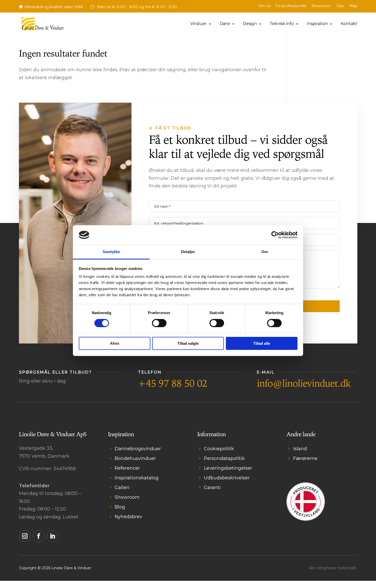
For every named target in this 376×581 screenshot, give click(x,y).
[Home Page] (42, 23)
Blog (120, 507)
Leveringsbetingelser (228, 468)
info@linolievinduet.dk (304, 384)
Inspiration (317, 24)
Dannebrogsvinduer (138, 449)
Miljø (353, 6)
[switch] (159, 323)
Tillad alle (261, 343)
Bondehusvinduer (135, 458)
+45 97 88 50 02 (172, 384)
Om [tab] (264, 252)
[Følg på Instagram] (25, 536)
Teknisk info (282, 24)
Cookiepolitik (219, 449)
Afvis (114, 343)
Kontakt (349, 24)
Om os (264, 6)
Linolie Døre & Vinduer (71, 568)
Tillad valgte (188, 343)
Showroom (321, 6)
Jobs (340, 6)
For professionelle (291, 6)
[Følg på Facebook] (39, 536)
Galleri (122, 487)
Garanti (212, 487)
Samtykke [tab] (111, 252)
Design (250, 24)
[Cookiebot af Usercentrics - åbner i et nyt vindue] (275, 235)
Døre (225, 24)
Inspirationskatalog (137, 478)
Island (300, 449)
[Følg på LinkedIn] (52, 536)
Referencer (127, 468)
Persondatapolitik (224, 458)
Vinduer (198, 24)
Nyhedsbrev (128, 516)
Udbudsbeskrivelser (227, 478)
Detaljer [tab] (188, 252)
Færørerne (305, 458)
